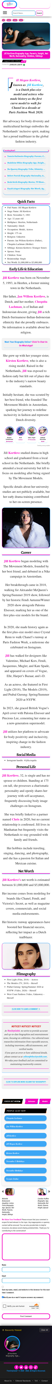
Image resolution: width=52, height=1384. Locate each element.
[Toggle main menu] (5, 13)
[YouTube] (26, 1367)
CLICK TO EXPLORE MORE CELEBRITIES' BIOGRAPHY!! (26, 1082)
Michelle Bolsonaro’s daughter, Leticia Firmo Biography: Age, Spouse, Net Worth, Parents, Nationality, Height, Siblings (8, 1206)
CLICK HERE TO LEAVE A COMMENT (25, 1009)
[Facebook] (16, 1367)
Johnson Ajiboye (16, 65)
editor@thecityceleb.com (35, 1056)
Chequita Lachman (14, 1118)
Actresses (21, 20)
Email (4, 1276)
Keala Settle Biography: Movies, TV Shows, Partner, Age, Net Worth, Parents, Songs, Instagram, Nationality (26, 182)
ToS (36, 1381)
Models (44, 1101)
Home (3, 20)
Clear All (44, 1330)
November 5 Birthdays (15, 1161)
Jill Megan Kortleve (14, 1143)
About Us (8, 1381)
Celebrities (15, 20)
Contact (45, 1381)
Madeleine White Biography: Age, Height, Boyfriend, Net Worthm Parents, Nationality (26, 162)
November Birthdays (14, 1170)
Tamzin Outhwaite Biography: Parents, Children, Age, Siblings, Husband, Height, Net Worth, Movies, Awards (26, 156)
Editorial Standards (23, 1381)
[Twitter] (21, 1367)
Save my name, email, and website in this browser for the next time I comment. (26, 1291)
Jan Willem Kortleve (14, 1126)
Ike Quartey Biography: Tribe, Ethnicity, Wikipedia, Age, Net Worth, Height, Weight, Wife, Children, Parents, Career (26, 169)
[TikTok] (35, 1367)
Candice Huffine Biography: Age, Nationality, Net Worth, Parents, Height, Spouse (43, 1203)
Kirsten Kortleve (12, 1153)
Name (4, 1265)
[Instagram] (31, 1367)
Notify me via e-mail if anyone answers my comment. (24, 1297)
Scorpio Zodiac (12, 1178)
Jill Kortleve (35, 85)
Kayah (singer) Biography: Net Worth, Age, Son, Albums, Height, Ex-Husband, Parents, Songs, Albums (26, 188)
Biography (8, 20)
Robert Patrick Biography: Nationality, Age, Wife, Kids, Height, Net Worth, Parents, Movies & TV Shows (26, 175)
